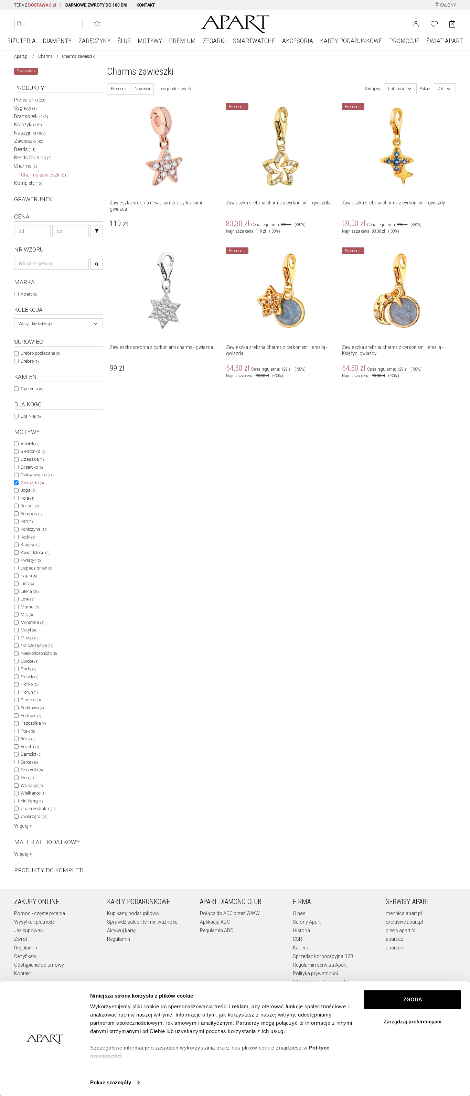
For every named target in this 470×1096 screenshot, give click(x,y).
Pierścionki (29, 100)
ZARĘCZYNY (94, 41)
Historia (301, 930)
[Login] (416, 23)
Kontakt (22, 973)
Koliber (30, 505)
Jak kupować (28, 930)
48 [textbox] (440, 88)
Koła (27, 498)
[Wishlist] (434, 23)
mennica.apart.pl (404, 913)
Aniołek (30, 443)
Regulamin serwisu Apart (320, 965)
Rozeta (30, 746)
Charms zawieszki (43, 175)
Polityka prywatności (315, 973)
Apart (29, 294)
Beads (24, 149)
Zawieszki (28, 141)
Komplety (28, 183)
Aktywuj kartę (121, 930)
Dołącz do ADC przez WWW (230, 913)
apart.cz (394, 939)
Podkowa (32, 707)
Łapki (29, 575)
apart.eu (394, 947)
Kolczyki (28, 124)
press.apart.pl (400, 930)
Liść (27, 583)
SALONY (447, 5)
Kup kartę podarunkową (133, 913)
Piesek (29, 676)
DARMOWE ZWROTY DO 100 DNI (96, 5)
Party (28, 668)
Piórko (29, 684)
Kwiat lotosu (35, 552)
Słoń (27, 777)
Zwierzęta (34, 816)
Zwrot (20, 939)
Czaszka (32, 459)
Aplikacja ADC (215, 922)
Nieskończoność (39, 653)
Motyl (28, 629)
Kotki (28, 537)
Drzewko (32, 467)
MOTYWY (150, 41)
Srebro (30, 361)
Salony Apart (307, 922)
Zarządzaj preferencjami (412, 1021)
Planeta (31, 699)
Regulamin (25, 947)
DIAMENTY (57, 41)
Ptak (28, 731)
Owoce (29, 661)
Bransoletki (31, 116)
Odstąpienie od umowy (39, 965)
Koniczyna (34, 529)
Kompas (31, 513)
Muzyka (31, 637)
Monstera (32, 622)
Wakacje (32, 785)
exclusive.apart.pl (404, 922)
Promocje (119, 88)
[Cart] (452, 24)
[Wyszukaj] (19, 24)
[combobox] (58, 323)
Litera (30, 591)
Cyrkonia (32, 388)
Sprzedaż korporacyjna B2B (323, 956)
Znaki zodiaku (38, 808)
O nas (299, 913)
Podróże (31, 715)
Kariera (300, 947)
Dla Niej (31, 416)
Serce (29, 762)
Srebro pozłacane (40, 353)
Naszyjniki (30, 133)
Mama (30, 606)
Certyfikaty (25, 956)
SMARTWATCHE (254, 41)
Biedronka (33, 451)
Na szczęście (37, 645)
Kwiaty (31, 560)
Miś (27, 614)
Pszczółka (33, 723)
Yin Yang (32, 801)
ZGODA (412, 999)
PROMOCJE (404, 41)
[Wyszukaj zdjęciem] (97, 24)
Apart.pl (21, 56)
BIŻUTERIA (21, 41)
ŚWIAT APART (444, 41)
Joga (28, 490)
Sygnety (25, 108)
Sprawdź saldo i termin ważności (143, 922)
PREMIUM (182, 41)
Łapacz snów (36, 568)
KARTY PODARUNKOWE (351, 41)
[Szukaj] (96, 231)
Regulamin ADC (216, 930)
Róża (28, 738)
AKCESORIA (297, 41)
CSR (297, 939)
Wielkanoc (33, 793)
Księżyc (30, 544)
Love (27, 599)
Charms (45, 56)
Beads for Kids (33, 157)
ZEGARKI (214, 41)
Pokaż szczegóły (110, 1082)
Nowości (142, 88)
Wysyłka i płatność (34, 922)
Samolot (31, 754)
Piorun (29, 692)
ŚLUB (124, 41)
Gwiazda (32, 482)
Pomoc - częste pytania (39, 913)
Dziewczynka (36, 474)
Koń (27, 521)
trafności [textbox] (396, 88)
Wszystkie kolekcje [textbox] (35, 323)
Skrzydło (32, 769)
